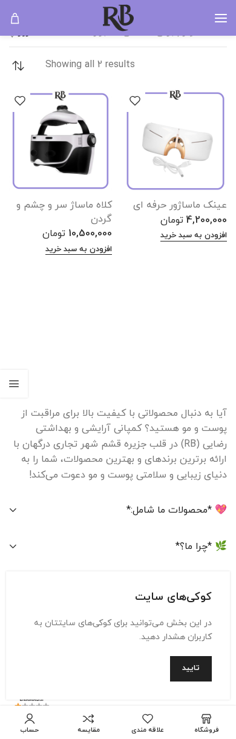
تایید (191, 668)
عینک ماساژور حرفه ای (180, 205)
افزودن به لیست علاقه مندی (134, 100)
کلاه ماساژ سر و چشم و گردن (64, 212)
